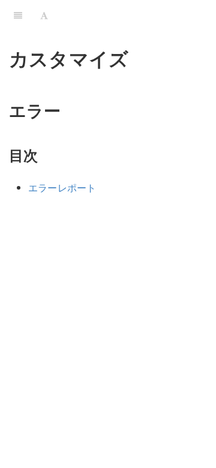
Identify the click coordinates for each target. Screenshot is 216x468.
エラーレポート (62, 187)
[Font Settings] (44, 15)
